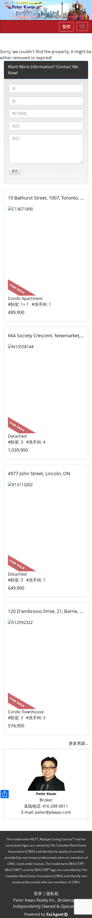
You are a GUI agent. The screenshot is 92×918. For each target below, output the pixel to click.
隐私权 (52, 893)
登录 (38, 893)
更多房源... (78, 743)
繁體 (66, 26)
